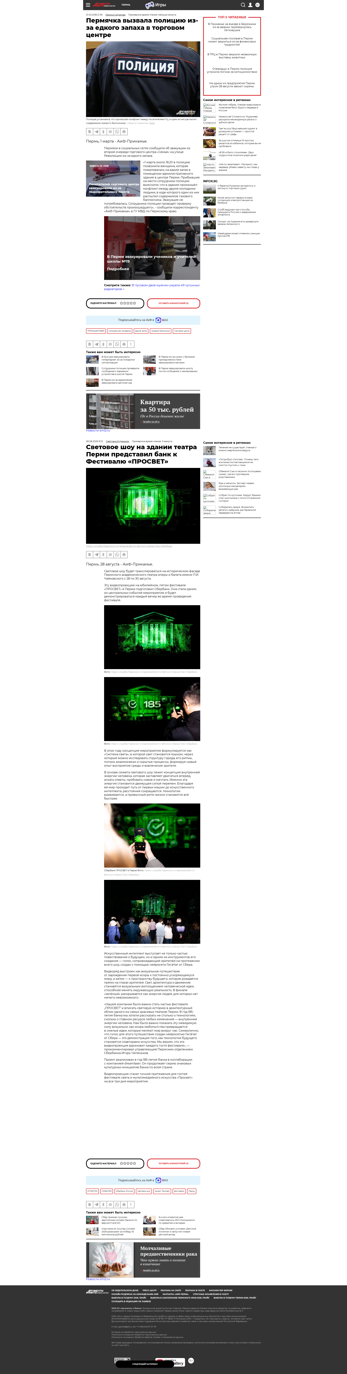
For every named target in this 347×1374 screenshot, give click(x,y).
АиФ (152, 123)
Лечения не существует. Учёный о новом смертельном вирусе (237, 449)
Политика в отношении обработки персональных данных (139, 1335)
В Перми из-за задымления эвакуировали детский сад (117, 381)
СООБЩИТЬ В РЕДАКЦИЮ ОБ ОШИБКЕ (131, 1301)
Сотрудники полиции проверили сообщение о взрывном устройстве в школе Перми (120, 371)
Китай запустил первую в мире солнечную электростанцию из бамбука (235, 200)
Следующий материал (145, 1364)
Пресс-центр (150, 1290)
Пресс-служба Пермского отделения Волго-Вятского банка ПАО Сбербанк (129, 546)
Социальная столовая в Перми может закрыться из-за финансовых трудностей (232, 41)
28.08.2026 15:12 (94, 441)
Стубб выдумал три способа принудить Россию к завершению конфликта (237, 212)
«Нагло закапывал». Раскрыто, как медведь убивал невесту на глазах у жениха (239, 167)
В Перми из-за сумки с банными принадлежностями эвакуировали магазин (177, 359)
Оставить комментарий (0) (174, 303)
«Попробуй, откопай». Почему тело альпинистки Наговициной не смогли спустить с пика (239, 462)
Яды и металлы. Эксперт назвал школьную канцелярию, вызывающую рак (236, 486)
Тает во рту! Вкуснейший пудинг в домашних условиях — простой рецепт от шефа (238, 131)
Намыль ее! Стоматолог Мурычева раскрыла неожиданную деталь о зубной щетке (238, 119)
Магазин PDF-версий (220, 1290)
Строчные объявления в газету (211, 1294)
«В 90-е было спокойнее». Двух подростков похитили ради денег (238, 154)
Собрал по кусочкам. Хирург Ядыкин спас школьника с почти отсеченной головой (240, 498)
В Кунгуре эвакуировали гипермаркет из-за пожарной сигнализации (118, 359)
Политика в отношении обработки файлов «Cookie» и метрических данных (147, 1337)
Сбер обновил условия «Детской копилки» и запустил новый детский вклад (177, 1231)
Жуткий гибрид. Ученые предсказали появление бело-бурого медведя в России (240, 107)
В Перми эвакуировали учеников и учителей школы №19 (151, 258)
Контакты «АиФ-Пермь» (176, 1294)
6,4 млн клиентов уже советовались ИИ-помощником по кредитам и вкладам (177, 1220)
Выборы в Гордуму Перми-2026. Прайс (235, 1298)
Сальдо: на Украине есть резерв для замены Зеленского (238, 222)
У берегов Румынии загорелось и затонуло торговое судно (236, 187)
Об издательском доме (125, 1290)
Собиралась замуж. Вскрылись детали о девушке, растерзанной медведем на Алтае (237, 510)
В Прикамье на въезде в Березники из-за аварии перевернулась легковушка (232, 27)
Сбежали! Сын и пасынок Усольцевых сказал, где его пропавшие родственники (240, 474)
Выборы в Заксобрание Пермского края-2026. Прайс (179, 1298)
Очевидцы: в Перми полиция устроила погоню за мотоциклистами (232, 70)
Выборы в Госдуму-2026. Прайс (129, 1298)
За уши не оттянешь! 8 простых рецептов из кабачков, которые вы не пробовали (240, 143)
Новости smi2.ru (98, 430)
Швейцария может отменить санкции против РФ (239, 234)
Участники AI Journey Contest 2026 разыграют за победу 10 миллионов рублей (118, 1231)
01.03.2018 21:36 (94, 14)
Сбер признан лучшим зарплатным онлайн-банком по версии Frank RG (119, 1220)
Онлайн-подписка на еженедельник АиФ (135, 1294)
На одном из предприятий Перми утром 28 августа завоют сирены (232, 85)
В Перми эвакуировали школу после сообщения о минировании (178, 370)
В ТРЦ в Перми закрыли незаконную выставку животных (232, 56)
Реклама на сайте (171, 1290)
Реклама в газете (195, 1290)
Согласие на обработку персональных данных (134, 1332)
